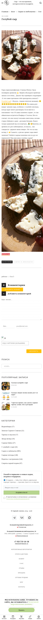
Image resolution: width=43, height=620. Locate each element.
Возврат (21, 559)
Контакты (21, 587)
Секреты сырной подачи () (12, 463)
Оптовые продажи (21, 577)
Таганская (21, 526)
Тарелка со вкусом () (10, 435)
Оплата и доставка (21, 554)
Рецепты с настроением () (12, 459)
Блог (21, 582)
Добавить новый (12, 289)
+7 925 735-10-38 (21, 542)
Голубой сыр (6, 101)
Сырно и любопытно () (11, 451)
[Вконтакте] (22, 518)
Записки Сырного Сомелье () (13, 431)
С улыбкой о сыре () (9, 447)
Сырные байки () (8, 443)
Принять (21, 610)
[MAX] (29, 518)
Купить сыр (6, 254)
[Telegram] (14, 518)
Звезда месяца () (8, 439)
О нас (21, 563)
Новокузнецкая (21, 534)
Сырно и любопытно (24, 262)
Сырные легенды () (10, 455)
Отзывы (21, 568)
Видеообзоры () (8, 426)
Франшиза (21, 573)
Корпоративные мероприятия (21, 549)
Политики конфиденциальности (17, 499)
